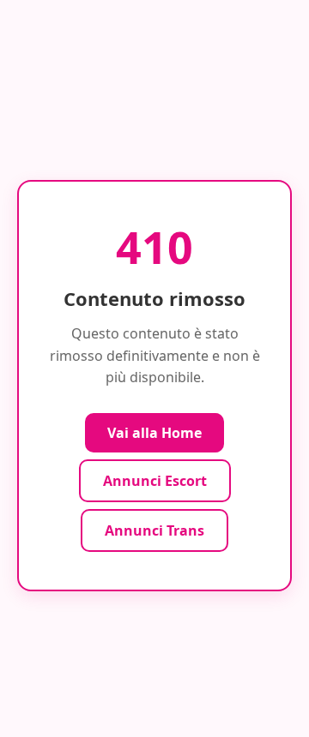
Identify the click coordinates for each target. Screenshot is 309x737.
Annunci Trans (154, 530)
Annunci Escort (155, 480)
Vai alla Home (154, 432)
